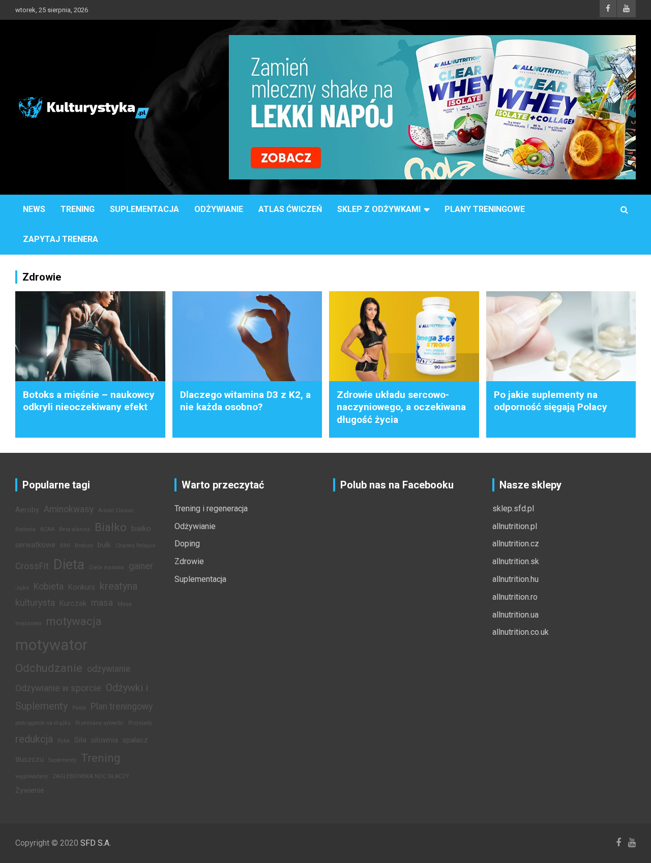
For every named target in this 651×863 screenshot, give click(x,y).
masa (102, 603)
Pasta (79, 707)
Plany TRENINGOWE (485, 209)
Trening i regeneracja (211, 508)
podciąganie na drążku (43, 723)
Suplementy (62, 760)
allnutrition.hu (515, 579)
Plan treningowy (122, 706)
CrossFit (32, 566)
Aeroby (27, 510)
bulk (104, 545)
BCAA (47, 529)
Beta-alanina (74, 529)
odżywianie (109, 669)
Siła (80, 740)
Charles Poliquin (135, 545)
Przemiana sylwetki (99, 723)
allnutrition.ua (515, 615)
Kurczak (73, 603)
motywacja (74, 621)
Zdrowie (189, 561)
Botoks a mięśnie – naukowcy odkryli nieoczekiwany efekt (89, 401)
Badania (25, 529)
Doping (187, 543)
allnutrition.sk (515, 561)
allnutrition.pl (514, 526)
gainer (141, 566)
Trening (78, 209)
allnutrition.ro (515, 597)
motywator (51, 645)
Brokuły (84, 545)
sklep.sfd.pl (513, 508)
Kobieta (49, 586)
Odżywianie (218, 209)
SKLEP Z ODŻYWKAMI (379, 209)
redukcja (34, 739)
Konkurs (81, 587)
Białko (111, 527)
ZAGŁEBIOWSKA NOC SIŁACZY (90, 776)
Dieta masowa (106, 567)
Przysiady (140, 723)
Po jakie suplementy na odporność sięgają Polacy (550, 401)
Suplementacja (144, 209)
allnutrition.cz (515, 543)
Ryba (63, 740)
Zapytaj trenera (60, 239)
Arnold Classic (116, 510)
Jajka (22, 587)
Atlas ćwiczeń (290, 209)
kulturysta (35, 603)
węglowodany (31, 776)
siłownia (104, 740)
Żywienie (29, 790)
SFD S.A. (95, 843)
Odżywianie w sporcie (58, 688)
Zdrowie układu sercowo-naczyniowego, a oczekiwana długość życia (401, 407)
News (34, 209)
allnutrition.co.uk (520, 632)
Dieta (68, 565)
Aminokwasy (69, 509)
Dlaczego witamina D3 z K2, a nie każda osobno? (245, 401)
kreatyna (118, 586)
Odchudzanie (48, 667)
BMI (65, 545)
